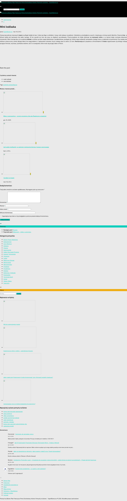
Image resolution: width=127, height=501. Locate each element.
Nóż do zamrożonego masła (11, 324)
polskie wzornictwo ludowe (11, 418)
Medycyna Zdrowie (8, 260)
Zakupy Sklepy (7, 281)
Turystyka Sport (8, 277)
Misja (4, 487)
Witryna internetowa (6, 213)
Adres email (4, 209)
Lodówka (10, 85)
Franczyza (6, 483)
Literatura (6, 256)
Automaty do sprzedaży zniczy (24, 434)
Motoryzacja (7, 262)
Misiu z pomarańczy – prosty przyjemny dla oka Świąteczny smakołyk (24, 116)
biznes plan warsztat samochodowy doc (15, 424)
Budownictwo (7, 242)
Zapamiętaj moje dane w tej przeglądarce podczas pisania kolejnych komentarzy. (25, 216)
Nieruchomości (7, 264)
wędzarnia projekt (8, 426)
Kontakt (5, 495)
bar (4, 85)
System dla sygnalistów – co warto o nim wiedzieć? (30, 469)
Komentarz (4, 202)
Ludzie (5, 258)
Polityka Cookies (8, 493)
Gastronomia (7, 20)
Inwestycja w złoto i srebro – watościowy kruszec (18, 351)
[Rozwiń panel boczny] (0, 223)
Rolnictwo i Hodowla (9, 273)
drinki (6, 85)
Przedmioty (6, 269)
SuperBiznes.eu (8, 32)
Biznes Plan (6, 481)
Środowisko (6, 275)
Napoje (15, 85)
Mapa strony (7, 489)
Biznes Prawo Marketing (10, 240)
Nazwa (2, 206)
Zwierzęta (6, 283)
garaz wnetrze (7, 414)
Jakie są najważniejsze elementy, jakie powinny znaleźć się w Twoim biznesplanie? (37, 451)
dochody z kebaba (8, 422)
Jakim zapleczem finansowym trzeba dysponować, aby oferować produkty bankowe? (28, 377)
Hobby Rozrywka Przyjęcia (11, 252)
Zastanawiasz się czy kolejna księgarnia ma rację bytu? (19, 404)
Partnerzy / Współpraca (10, 491)
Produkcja (6, 267)
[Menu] (0, 6)
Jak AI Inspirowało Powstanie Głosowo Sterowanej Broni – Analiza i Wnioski (37, 443)
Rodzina (5, 271)
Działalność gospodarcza (10, 485)
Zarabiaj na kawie (8, 178)
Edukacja (5, 246)
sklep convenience (8, 416)
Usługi (5, 279)
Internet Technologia (9, 254)
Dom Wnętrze (7, 244)
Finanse (5, 248)
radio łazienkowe (8, 420)
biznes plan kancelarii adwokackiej (13, 412)
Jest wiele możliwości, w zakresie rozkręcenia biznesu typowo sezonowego (26, 147)
